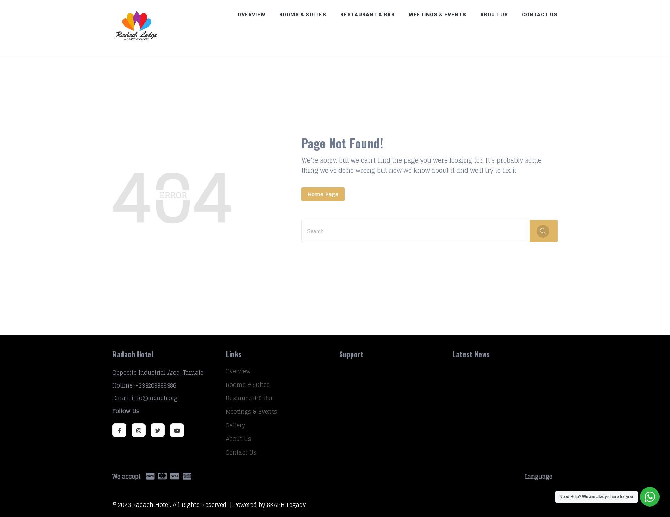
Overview (251, 14)
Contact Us (540, 14)
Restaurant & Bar (367, 14)
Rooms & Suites (302, 14)
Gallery (235, 425)
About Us (494, 14)
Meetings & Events (437, 14)
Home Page (323, 194)
